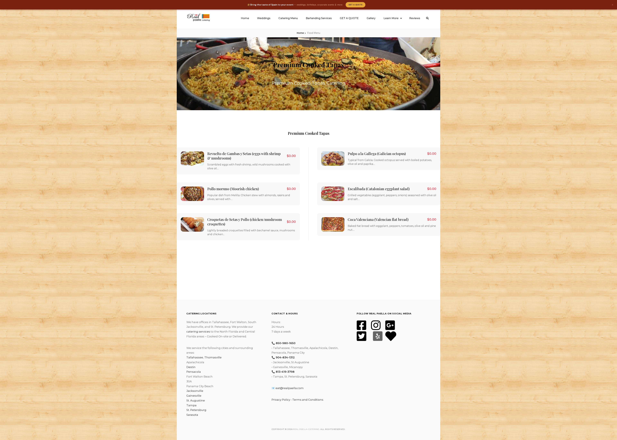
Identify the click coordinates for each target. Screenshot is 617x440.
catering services (198, 331)
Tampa (191, 405)
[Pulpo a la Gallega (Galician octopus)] (332, 158)
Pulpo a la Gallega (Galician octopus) (377, 153)
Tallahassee (194, 357)
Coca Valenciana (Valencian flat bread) (378, 219)
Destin (191, 367)
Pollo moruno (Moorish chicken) (233, 188)
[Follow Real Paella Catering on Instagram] (376, 327)
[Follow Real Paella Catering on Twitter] (361, 338)
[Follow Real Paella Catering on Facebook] (361, 327)
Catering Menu (288, 18)
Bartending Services (319, 18)
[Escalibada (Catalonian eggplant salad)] (332, 194)
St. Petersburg (196, 410)
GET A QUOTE (349, 18)
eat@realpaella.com (290, 388)
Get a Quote (355, 5)
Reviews (414, 18)
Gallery (371, 18)
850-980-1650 (285, 343)
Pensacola (193, 371)
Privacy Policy (281, 399)
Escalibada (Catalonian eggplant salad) (379, 188)
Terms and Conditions (307, 399)
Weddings (263, 18)
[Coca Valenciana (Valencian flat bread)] (332, 224)
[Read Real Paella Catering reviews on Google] (390, 327)
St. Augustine (195, 400)
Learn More (391, 18)
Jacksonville (194, 390)
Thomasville (213, 357)
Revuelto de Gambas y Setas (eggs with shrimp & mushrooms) (244, 155)
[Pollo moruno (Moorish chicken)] (192, 194)
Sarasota (192, 414)
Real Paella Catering (306, 429)
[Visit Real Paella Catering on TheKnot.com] (390, 338)
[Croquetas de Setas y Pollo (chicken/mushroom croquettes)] (192, 224)
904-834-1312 (285, 357)
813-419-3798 (285, 371)
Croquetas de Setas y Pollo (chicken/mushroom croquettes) (244, 221)
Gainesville (193, 395)
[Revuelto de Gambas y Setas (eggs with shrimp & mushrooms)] (192, 158)
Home (245, 18)
